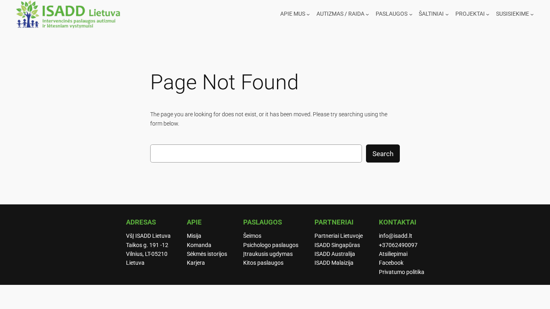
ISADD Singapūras (337, 245)
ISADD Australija (334, 254)
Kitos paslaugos (263, 263)
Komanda (199, 245)
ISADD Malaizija (334, 263)
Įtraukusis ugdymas (268, 254)
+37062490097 (398, 245)
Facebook (391, 263)
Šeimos (252, 236)
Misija (194, 236)
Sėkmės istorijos (207, 254)
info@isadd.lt (395, 236)
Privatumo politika (401, 272)
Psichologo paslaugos (270, 245)
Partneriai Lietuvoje (338, 236)
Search (382, 154)
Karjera (196, 263)
